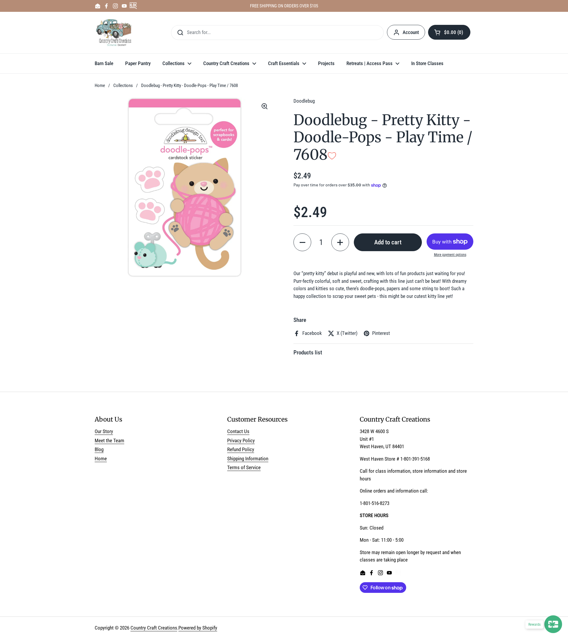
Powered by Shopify (197, 628)
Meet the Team (109, 440)
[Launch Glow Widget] (553, 624)
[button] (449, 32)
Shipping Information (247, 459)
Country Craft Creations (153, 628)
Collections (123, 85)
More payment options (450, 255)
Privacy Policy (241, 440)
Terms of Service (244, 467)
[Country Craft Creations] (115, 32)
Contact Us (238, 431)
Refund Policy (240, 449)
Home (100, 85)
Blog (99, 449)
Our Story (104, 431)
